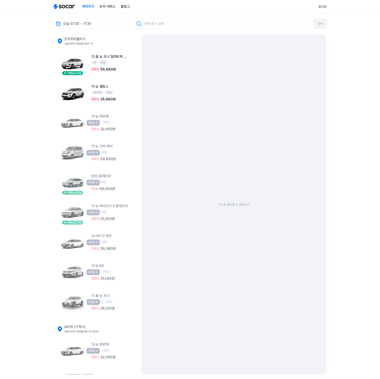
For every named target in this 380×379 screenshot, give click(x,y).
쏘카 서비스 (107, 6)
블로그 (125, 6)
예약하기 (88, 6)
